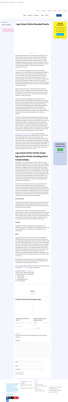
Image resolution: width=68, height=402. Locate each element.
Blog (55, 10)
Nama (17, 361)
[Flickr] (7, 400)
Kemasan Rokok (21, 322)
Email (17, 365)
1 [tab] (31, 52)
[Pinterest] (17, 398)
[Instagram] (10, 398)
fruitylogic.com (30, 271)
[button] (2, 22)
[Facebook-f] (7, 398)
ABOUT (46, 15)
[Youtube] (15, 398)
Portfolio (43, 10)
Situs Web (17, 369)
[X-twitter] (12, 398)
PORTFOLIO (30, 15)
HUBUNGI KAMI (60, 34)
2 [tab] (33, 52)
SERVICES (36, 15)
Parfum (17, 70)
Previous (14, 39)
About (59, 10)
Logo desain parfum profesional (23, 133)
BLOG (42, 15)
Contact (65, 10)
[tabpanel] (32, 39)
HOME (24, 15)
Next (50, 39)
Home (38, 10)
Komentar (18, 340)
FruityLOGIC (25, 267)
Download (60, 149)
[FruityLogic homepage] (10, 15)
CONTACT (59, 15)
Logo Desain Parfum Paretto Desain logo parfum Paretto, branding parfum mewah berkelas (9, 30)
